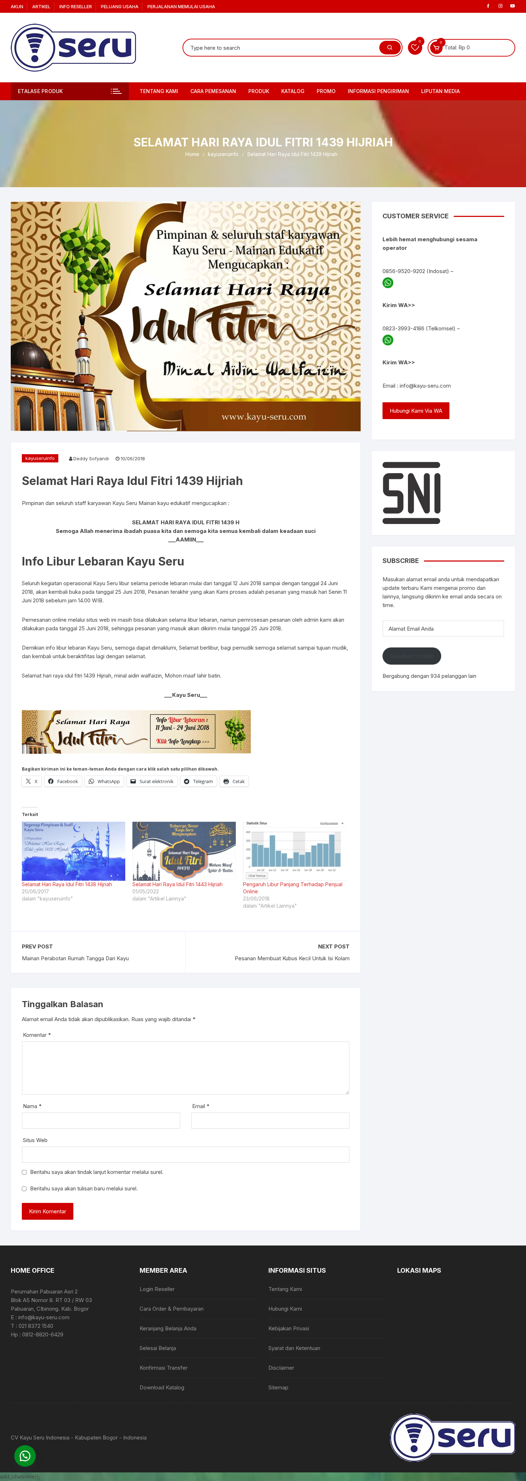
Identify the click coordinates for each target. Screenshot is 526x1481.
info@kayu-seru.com (425, 385)
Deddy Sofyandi (91, 458)
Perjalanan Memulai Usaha (181, 6)
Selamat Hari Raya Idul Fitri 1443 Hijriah (177, 884)
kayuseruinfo (40, 458)
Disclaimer (281, 1367)
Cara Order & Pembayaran (172, 1308)
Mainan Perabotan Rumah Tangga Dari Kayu (75, 958)
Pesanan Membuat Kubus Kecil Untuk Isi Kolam (292, 958)
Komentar (37, 1034)
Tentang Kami (159, 91)
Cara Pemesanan (213, 91)
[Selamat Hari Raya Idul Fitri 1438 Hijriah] (73, 851)
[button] (25, 1456)
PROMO (326, 91)
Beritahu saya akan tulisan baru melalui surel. (84, 1188)
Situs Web (35, 1140)
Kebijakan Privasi (288, 1328)
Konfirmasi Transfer (163, 1367)
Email (200, 1106)
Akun (17, 6)
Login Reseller (157, 1289)
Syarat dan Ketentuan (294, 1348)
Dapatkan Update (411, 655)
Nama (32, 1106)
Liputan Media (440, 91)
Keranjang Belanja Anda (168, 1328)
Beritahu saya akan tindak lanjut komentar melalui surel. (97, 1172)
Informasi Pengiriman (378, 91)
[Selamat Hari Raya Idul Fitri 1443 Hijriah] (184, 851)
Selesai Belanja (158, 1348)
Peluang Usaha (119, 6)
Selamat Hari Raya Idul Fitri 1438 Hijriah (67, 884)
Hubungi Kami (285, 1308)
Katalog (293, 91)
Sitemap (278, 1387)
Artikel (41, 6)
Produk (258, 91)
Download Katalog (162, 1387)
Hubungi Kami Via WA (416, 410)
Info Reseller (75, 6)
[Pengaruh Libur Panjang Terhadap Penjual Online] (294, 851)
